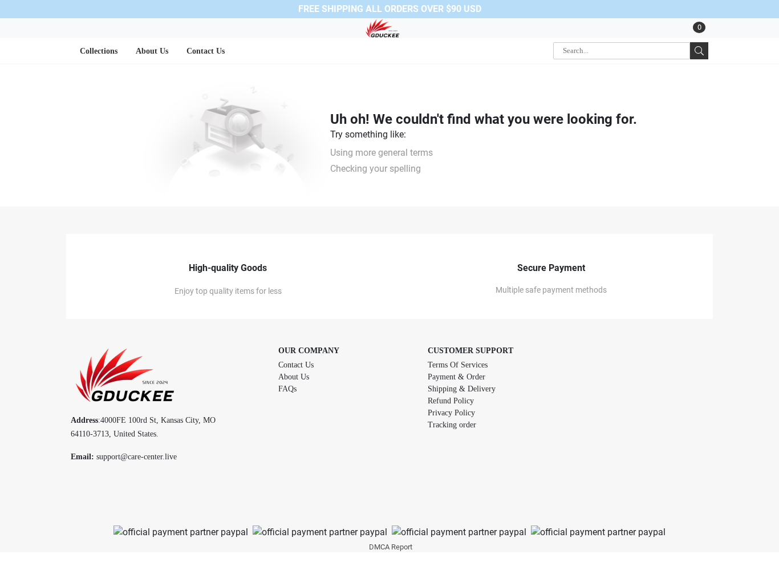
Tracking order (452, 425)
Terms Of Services (458, 365)
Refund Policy (451, 401)
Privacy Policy (451, 413)
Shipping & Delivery (462, 389)
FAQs (287, 389)
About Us (293, 377)
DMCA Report (390, 547)
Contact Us (296, 365)
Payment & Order (456, 377)
